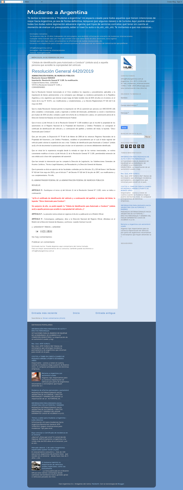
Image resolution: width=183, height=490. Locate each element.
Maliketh (95, 484)
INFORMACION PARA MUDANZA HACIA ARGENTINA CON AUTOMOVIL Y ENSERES (136, 207)
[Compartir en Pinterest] (51, 231)
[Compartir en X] (46, 231)
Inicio (76, 312)
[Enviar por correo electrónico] (41, 231)
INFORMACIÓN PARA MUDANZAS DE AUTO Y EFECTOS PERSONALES (135, 158)
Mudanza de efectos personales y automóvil (50, 390)
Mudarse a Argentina (57, 12)
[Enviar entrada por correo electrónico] (37, 231)
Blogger (121, 484)
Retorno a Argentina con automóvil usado (135, 225)
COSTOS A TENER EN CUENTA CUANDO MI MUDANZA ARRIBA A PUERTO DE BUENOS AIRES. (136, 188)
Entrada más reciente (44, 312)
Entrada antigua (105, 312)
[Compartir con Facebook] (48, 231)
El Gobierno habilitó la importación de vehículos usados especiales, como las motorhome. (53, 465)
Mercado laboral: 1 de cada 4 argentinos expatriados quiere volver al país (48, 448)
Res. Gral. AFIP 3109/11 (130, 173)
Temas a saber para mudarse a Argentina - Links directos (49, 419)
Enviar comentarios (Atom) (54, 318)
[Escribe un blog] (44, 231)
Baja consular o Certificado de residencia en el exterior (50, 434)
